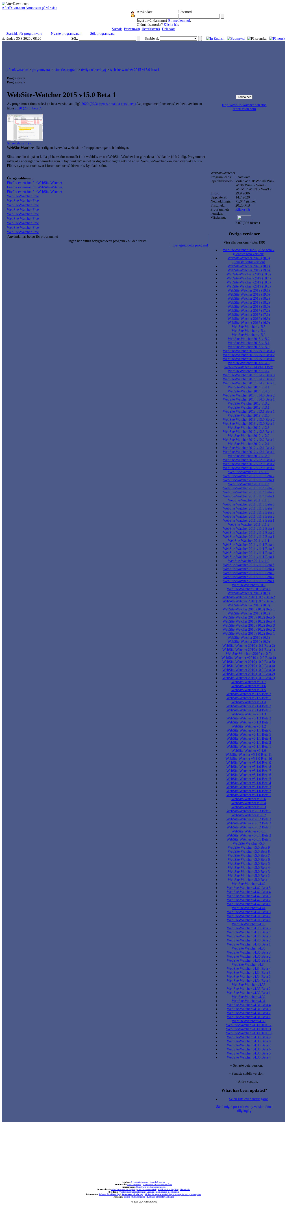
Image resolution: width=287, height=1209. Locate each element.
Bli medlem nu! (179, 20)
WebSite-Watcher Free (23, 196)
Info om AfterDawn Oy (109, 1194)
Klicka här (171, 24)
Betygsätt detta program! (190, 245)
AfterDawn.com (13, 8)
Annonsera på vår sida (41, 8)
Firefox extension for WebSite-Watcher (34, 183)
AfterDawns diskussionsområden (157, 1184)
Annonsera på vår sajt (132, 1194)
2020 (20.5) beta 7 (28, 108)
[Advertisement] (143, 53)
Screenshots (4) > (19, 143)
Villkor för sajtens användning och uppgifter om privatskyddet (173, 1194)
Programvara (132, 29)
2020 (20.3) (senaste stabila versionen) (108, 104)
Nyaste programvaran (66, 33)
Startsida (117, 29)
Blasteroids (185, 1189)
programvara (41, 70)
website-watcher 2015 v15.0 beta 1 (134, 70)
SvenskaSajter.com (139, 1182)
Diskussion (168, 29)
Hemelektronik (151, 29)
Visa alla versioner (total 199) (244, 242)
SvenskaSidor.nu (157, 1182)
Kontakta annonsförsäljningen (160, 1197)
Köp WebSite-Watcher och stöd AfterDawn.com (244, 107)
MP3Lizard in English (168, 1189)
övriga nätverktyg (93, 70)
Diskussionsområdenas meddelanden (163, 1192)
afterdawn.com (17, 70)
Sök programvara (102, 33)
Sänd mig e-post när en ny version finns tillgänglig (244, 1109)
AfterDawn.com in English (123, 1189)
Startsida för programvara (24, 33)
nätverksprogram (65, 70)
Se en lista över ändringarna (248, 1099)
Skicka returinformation (134, 1197)
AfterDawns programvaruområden (150, 1187)
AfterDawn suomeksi (146, 1189)
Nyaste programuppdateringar (132, 1192)
